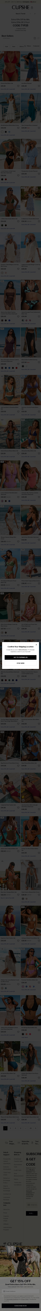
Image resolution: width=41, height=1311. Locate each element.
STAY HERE (20, 663)
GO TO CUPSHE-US (20, 657)
